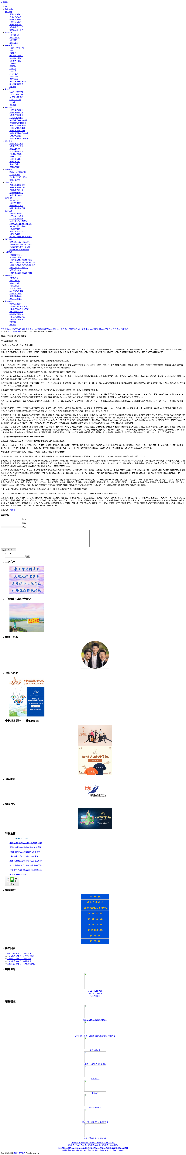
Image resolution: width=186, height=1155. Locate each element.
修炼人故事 (13, 43)
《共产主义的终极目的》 (18, 221)
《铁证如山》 (14, 286)
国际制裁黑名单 (15, 154)
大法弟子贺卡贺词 (16, 27)
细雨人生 (95, 1093)
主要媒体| (27, 843)
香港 (126, 329)
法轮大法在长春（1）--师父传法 (19, 953)
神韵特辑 (8, 301)
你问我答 (12, 105)
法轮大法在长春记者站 (18, 82)
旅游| (39, 847)
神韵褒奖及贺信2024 (17, 314)
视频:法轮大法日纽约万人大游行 (95, 1020)
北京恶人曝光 (14, 164)
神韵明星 (12, 322)
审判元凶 (8, 198)
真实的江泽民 (14, 200)
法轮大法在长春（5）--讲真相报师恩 (21, 964)
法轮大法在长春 (71, 1148)
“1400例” (12, 102)
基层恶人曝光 (14, 167)
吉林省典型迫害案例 (17, 131)
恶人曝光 (8, 141)
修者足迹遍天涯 (15, 17)
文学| (41, 861)
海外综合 (12, 51)
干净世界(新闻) (81, 1145)
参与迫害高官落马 (16, 151)
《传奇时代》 (14, 283)
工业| (28, 870)
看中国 (115, 1150)
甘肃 (39, 329)
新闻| (21, 843)
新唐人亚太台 (122, 1148)
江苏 (58, 329)
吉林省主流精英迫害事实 (18, 133)
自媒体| (16, 843)
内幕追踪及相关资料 (17, 185)
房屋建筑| (17, 861)
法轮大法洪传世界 (16, 14)
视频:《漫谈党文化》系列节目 (95, 1138)
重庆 (54, 329)
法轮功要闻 (13, 79)
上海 (87, 329)
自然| (36, 870)
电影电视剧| (21, 847)
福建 (95, 329)
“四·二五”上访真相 (95, 993)
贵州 (66, 329)
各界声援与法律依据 (17, 208)
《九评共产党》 (15, 257)
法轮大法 (61, 1148)
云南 (91, 329)
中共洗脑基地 (14, 175)
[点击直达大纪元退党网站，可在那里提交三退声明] (26, 587)
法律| (32, 865)
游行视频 (8, 239)
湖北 (27, 329)
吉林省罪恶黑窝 (15, 136)
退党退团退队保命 (16, 216)
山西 (79, 329)
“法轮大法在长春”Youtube (19, 250)
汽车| (20, 870)
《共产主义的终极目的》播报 (20, 273)
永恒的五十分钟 (95, 1107)
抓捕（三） (95, 1079)
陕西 (62, 329)
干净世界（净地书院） (110, 1145)
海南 (103, 329)
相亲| (19, 865)
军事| (38, 852)
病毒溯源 (12, 66)
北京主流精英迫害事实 (18, 125)
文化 (27, 861)
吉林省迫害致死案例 (17, 128)
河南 (35, 329)
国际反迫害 (13, 76)
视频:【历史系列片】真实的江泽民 (95, 1122)
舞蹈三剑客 (110, 1143)
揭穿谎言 (8, 89)
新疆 (99, 329)
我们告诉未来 (95, 1050)
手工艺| (32, 861)
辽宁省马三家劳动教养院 (18, 138)
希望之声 (108, 1150)
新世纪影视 (66, 1150)
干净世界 (71, 1145)
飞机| (24, 870)
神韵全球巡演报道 (16, 312)
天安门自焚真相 (15, 288)
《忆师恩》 (13, 40)
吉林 (2, 329)
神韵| (40, 843)
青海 (118, 329)
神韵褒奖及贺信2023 (17, 317)
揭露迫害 (8, 107)
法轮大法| (13, 847)
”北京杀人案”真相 (16, 97)
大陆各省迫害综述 (16, 113)
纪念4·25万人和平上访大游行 (20, 247)
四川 (23, 329)
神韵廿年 (12, 87)
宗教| (11, 870)
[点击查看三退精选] (26, 594)
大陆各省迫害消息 (16, 115)
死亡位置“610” (14, 149)
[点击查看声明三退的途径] (26, 572)
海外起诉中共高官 (16, 206)
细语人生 (75, 1150)
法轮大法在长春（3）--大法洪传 (19, 959)
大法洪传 (8, 12)
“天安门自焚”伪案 (16, 92)
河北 (12, 329)
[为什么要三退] (26, 580)
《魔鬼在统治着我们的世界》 (20, 224)
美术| (23, 861)
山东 (20, 329)
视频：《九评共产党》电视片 (95, 1064)
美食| (35, 847)
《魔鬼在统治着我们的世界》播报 (22, 265)
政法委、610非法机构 (17, 172)
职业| (40, 870)
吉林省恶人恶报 (15, 157)
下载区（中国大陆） (17, 48)
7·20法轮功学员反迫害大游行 (20, 244)
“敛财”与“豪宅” (15, 100)
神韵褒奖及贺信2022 (17, 319)
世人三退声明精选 (16, 219)
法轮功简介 (9, 9)
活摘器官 (8, 182)
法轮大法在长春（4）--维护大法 (19, 961)
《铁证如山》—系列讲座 (18, 268)
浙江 (110, 329)
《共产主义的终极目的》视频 (20, 260)
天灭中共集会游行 (16, 213)
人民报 (121, 1150)
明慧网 (12, 510)
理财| (11, 861)
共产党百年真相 (15, 234)
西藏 (122, 329)
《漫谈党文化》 (15, 270)
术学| (16, 870)
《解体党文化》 (15, 229)
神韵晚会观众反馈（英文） (19, 309)
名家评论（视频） (16, 58)
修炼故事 (8, 32)
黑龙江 (7, 329)
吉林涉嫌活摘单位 (16, 193)
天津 (51, 329)
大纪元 (96, 1148)
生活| (36, 856)
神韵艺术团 (76, 1143)
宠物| (28, 865)
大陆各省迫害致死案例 (18, 120)
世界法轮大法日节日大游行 (19, 242)
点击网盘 (4, 2)
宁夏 (106, 329)
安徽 (83, 329)
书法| (11, 874)
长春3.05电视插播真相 (17, 123)
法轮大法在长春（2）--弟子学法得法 (21, 956)
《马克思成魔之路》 (17, 232)
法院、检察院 (14, 180)
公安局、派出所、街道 (18, 177)
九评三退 (8, 211)
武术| (30, 852)
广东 (47, 329)
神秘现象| (30, 847)
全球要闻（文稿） (16, 61)
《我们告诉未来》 (16, 255)
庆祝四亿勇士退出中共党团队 (20, 237)
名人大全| (13, 865)
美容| (20, 856)
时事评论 (12, 69)
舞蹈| (26, 852)
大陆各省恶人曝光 (16, 146)
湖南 (31, 329)
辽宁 (16, 329)
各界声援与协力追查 (17, 188)
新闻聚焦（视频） (16, 56)
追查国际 (91, 1150)
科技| (11, 856)
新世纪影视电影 (15, 296)
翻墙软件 (12, 53)
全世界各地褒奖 (15, 19)
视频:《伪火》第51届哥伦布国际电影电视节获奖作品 (95, 1036)
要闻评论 (8, 45)
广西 (114, 329)
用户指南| (17, 874)
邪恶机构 (8, 169)
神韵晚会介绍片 (15, 304)
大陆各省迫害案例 (16, 110)
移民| (36, 865)
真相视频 (8, 275)
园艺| (23, 865)
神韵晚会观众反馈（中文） (19, 306)
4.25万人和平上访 (16, 94)
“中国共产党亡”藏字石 (17, 226)
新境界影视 (99, 1150)
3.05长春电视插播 (16, 291)
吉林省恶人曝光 (15, 159)
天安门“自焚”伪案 (95, 991)
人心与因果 (13, 74)
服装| (16, 856)
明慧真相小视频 (15, 294)
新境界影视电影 (15, 299)
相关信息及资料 (15, 195)
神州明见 (83, 1150)
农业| (32, 870)
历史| (37, 861)
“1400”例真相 (95, 996)
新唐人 (102, 1148)
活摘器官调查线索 (16, 190)
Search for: (9, 554)
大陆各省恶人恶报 (16, 144)
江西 (76, 329)
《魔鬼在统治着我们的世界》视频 (22, 263)
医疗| (24, 856)
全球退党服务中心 (85, 1148)
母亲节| (24, 874)
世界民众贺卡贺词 (16, 30)
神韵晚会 (84, 1143)
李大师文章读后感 (16, 84)
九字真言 (12, 71)
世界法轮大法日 (15, 22)
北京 (43, 329)
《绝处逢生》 (14, 38)
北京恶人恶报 (14, 162)
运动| (34, 852)
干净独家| (34, 843)
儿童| (32, 856)
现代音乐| (13, 852)
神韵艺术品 (101, 1143)
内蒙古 (71, 329)
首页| (11, 843)
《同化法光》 (14, 35)
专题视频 (8, 252)
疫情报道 (12, 63)
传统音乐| (20, 852)
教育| (28, 856)
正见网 (114, 1148)
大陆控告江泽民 (15, 203)
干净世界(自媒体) (94, 1145)
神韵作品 (12, 325)
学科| (40, 865)
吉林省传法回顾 (15, 25)
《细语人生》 (14, 281)
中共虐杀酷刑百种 (16, 118)
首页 (7, 7)
